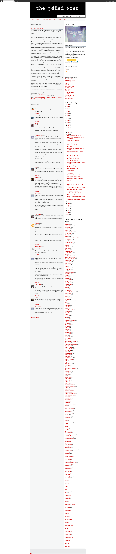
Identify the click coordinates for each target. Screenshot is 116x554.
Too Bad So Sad (68, 432)
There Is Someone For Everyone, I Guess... (74, 182)
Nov (69, 127)
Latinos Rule (67, 247)
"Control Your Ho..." (72, 145)
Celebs (66, 296)
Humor (66, 230)
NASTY (66, 335)
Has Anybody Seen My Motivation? (75, 178)
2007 (67, 212)
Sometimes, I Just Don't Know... (74, 165)
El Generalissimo (69, 353)
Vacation (67, 330)
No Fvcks (67, 479)
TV (65, 375)
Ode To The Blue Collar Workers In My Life (76, 185)
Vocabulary (67, 396)
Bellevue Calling (68, 226)
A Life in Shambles (69, 232)
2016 (67, 110)
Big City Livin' (46, 97)
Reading (66, 429)
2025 (67, 104)
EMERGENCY (68, 401)
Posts (68, 69)
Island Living (68, 473)
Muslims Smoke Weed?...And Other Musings (75, 142)
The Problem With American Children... (76, 199)
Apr (69, 205)
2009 (67, 122)
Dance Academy (68, 464)
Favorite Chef (68, 506)
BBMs (66, 381)
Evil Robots (67, 402)
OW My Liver (68, 281)
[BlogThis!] (49, 95)
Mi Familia (67, 224)
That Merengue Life (69, 533)
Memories (67, 250)
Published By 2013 (69, 410)
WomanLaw (67, 453)
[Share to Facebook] (52, 95)
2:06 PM (37, 304)
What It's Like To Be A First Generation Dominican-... (76, 153)
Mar (69, 207)
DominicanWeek (68, 467)
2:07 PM (37, 212)
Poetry (66, 420)
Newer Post (33, 320)
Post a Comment (35, 317)
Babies (66, 241)
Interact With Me (68, 318)
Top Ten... (67, 414)
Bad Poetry (67, 383)
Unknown (37, 223)
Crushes (66, 308)
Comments (69, 72)
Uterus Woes (67, 540)
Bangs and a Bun (68, 81)
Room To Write (68, 444)
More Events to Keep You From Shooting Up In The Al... (76, 156)
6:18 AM (37, 244)
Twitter (66, 351)
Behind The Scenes (69, 437)
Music (66, 302)
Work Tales (67, 546)
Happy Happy (68, 345)
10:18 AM (37, 282)
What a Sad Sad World (70, 257)
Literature (67, 264)
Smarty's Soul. (68, 447)
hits (31, 553)
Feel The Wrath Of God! (72, 168)
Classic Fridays (68, 425)
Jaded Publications (47, 19)
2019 (67, 106)
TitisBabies (67, 539)
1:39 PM (37, 191)
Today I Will (67, 380)
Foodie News (67, 297)
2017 (67, 108)
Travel (66, 488)
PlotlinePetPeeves (69, 521)
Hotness (66, 428)
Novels (66, 480)
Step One (69, 180)
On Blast (67, 278)
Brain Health (68, 459)
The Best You (68, 350)
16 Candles (67, 90)
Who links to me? (34, 551)
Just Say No (67, 321)
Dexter (66, 503)
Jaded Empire (68, 294)
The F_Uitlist (38, 214)
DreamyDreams (68, 399)
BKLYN (66, 387)
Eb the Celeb (67, 84)
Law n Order (67, 389)
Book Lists (67, 458)
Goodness (67, 329)
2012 (67, 117)
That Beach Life (68, 531)
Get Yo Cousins (68, 366)
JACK (36, 298)
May (69, 203)
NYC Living (67, 477)
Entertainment (68, 244)
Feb (69, 208)
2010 (67, 120)
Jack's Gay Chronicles (70, 80)
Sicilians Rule (68, 527)
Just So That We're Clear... (73, 140)
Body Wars (67, 248)
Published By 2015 (69, 524)
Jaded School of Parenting (70, 341)
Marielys (37, 177)
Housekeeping (68, 510)
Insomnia (67, 513)
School (66, 303)
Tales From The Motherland (71, 449)
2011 (67, 119)
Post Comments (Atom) (42, 323)
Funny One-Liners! (69, 98)
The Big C (67, 536)
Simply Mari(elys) (69, 78)
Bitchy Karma (68, 282)
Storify (66, 528)
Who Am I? (38, 19)
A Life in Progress (69, 223)
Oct (69, 129)
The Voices (67, 311)
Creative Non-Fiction (69, 438)
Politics (66, 285)
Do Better (67, 327)
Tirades (66, 275)
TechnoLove (67, 356)
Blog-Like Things (69, 357)
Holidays (67, 509)
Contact (65, 19)
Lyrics (66, 405)
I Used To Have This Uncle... (73, 194)
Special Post (67, 431)
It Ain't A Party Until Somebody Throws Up (76, 197)
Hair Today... (68, 332)
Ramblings (33, 98)
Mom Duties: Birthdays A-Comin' (74, 175)
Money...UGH (68, 324)
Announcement (68, 495)
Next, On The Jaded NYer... (73, 160)
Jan (69, 210)
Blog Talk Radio (68, 284)
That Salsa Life (68, 450)
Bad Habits (67, 498)
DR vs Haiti (67, 338)
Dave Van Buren (38, 246)
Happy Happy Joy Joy (70, 259)
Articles (66, 497)
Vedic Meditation (68, 542)
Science (66, 446)
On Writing (67, 299)
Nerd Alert (67, 365)
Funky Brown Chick (69, 86)
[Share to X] (50, 95)
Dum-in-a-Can (68, 261)
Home (32, 19)
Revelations (67, 227)
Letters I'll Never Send (70, 404)
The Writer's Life (69, 242)
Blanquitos (53, 97)
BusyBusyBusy (68, 290)
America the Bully (39, 97)
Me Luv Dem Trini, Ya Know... (74, 176)
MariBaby (67, 287)
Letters (66, 362)
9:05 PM (37, 221)
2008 (67, 124)
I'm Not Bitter (59, 97)
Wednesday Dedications (70, 434)
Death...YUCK (68, 279)
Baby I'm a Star (68, 251)
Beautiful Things (68, 253)
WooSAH (67, 276)
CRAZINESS (68, 354)
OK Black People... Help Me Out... (74, 189)
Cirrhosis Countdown (69, 272)
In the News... (68, 263)
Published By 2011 (69, 422)
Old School (67, 482)
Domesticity (67, 465)
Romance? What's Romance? (71, 238)
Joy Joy (66, 288)
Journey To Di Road (69, 408)
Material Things (68, 363)
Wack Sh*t (67, 543)
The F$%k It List (68, 87)
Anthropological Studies (70, 393)
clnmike (36, 123)
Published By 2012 (69, 348)
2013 (67, 115)
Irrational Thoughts (69, 390)
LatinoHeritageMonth (70, 386)
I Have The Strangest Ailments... (74, 135)
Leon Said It (67, 93)
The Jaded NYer (38, 135)
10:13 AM (37, 165)
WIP (66, 489)
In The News (67, 372)
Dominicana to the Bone (70, 504)
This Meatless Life (69, 537)
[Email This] (47, 95)
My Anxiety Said (68, 476)
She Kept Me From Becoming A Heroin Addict (76, 162)
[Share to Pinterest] (53, 95)
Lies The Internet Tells (70, 395)
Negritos (67, 323)
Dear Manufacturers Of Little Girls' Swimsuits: (75, 172)
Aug (69, 132)
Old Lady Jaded (68, 519)
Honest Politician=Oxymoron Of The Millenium (75, 138)
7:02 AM (37, 254)
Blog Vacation (68, 336)
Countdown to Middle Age (70, 462)
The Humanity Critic (69, 95)
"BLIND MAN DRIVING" (73, 191)
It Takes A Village (69, 359)
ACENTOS (67, 494)
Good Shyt (67, 245)
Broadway (67, 461)
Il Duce (66, 512)
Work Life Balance (69, 545)
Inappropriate (68, 333)
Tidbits (66, 486)
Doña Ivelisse (68, 468)
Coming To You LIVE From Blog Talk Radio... (75, 148)
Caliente (66, 423)
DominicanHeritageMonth (71, 344)
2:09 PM (37, 315)
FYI (66, 470)
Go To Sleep (67, 507)
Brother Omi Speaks (69, 92)
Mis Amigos (67, 235)
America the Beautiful (70, 320)
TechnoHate (67, 378)
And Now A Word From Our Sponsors (75, 193)
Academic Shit (68, 416)
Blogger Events (68, 347)
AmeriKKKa (68, 417)
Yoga (66, 492)
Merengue (67, 516)
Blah (66, 360)
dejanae (36, 107)
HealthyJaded (68, 293)
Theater (66, 452)
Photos (66, 254)
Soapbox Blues (40, 98)
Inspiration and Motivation (71, 515)
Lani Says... (69, 146)
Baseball (67, 500)
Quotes (66, 443)
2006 (67, 214)
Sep (69, 130)
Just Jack (67, 306)
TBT (66, 530)
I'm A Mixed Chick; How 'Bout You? (75, 151)
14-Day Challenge (69, 456)
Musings (66, 236)
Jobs (66, 270)
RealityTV (67, 483)
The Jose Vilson (68, 96)
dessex (36, 116)
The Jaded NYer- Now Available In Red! (76, 187)
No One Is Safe (70, 170)
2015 (67, 111)
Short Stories (68, 411)
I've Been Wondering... (72, 166)
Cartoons (67, 419)
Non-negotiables (68, 518)
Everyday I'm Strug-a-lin (70, 291)
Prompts (67, 522)
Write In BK (67, 89)
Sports (66, 317)
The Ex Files (67, 312)
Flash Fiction (68, 471)
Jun (69, 201)
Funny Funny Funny (69, 384)
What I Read (67, 491)
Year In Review (68, 398)
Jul (68, 134)
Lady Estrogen (68, 260)
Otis (36, 167)
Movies (66, 369)
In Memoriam (68, 441)
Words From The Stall (70, 455)
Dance (66, 440)
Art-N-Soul (67, 315)
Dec (69, 125)
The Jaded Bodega (57, 19)
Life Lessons (67, 474)
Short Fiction (68, 485)
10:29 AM (37, 175)
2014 (67, 113)
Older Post (60, 320)
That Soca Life (68, 371)
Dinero (66, 314)
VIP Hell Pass (47, 98)
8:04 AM (37, 133)
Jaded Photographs (69, 309)
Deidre (66, 501)
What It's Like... (68, 392)
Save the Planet (68, 377)
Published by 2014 (69, 525)
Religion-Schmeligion (69, 300)
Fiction (66, 426)
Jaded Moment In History (70, 368)
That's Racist (68, 534)
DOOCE (66, 83)
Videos (66, 266)
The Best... (67, 407)
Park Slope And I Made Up (73, 158)
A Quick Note (68, 269)
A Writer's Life (68, 435)
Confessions (67, 342)
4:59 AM (37, 113)
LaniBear (67, 374)
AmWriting (67, 326)
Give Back (67, 339)
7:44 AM (37, 121)
